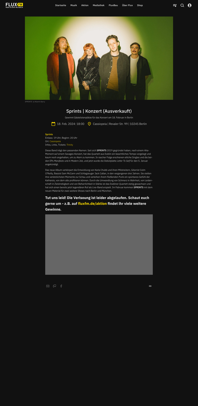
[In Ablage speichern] (150, 286)
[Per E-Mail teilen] (47, 286)
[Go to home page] (14, 5)
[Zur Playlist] (174, 5)
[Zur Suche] (182, 5)
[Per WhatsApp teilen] (54, 286)
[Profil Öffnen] (189, 5)
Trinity (70, 144)
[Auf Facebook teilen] (61, 286)
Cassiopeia (55, 141)
